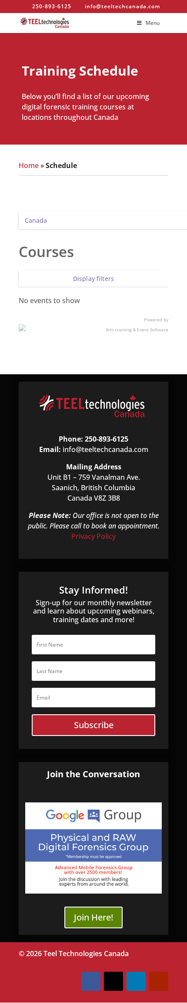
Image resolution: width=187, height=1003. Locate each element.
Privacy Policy (93, 536)
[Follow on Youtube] (158, 981)
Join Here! (93, 917)
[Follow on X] (113, 981)
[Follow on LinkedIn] (136, 981)
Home (29, 165)
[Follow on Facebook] (90, 981)
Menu (153, 22)
